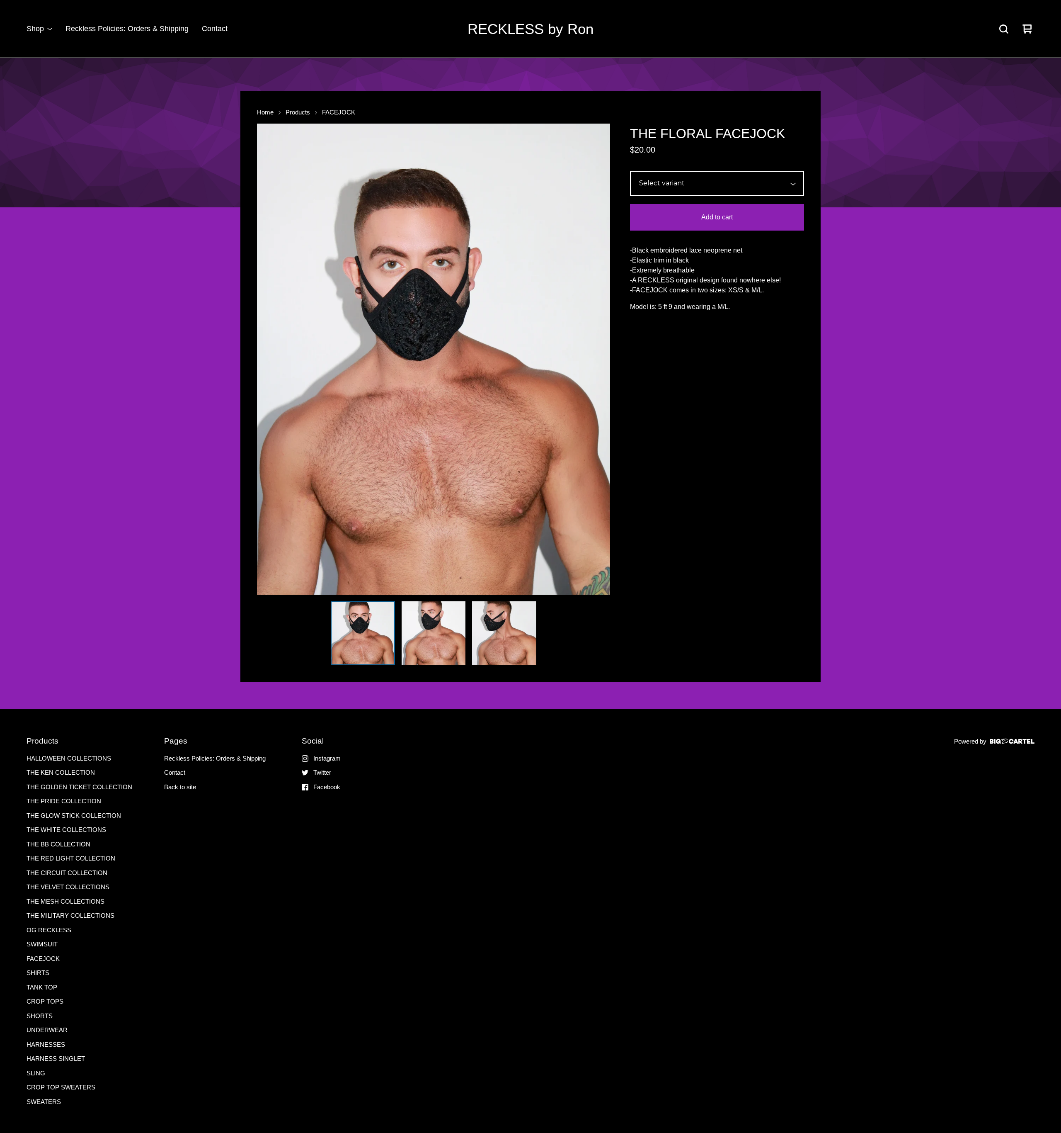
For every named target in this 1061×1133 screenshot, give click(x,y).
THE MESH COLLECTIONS (65, 901)
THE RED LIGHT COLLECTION (71, 858)
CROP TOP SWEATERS (61, 1087)
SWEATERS (44, 1101)
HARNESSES (46, 1044)
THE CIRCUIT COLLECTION (67, 872)
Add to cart (717, 217)
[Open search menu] (1003, 29)
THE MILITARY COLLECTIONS (70, 915)
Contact (215, 28)
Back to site (180, 786)
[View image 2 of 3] (433, 633)
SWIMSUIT (42, 944)
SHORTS (40, 1015)
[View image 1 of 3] (363, 633)
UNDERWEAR (47, 1029)
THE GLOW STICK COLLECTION (74, 815)
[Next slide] (598, 359)
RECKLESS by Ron (530, 29)
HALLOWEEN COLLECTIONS (69, 758)
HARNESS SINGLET (56, 1058)
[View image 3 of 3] (504, 633)
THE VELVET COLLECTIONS (68, 886)
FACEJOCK (338, 112)
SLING (36, 1073)
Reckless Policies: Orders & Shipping (127, 28)
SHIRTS (38, 972)
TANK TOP (42, 987)
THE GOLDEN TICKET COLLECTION (79, 786)
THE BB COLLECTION (58, 844)
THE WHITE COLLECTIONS (66, 829)
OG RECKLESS (49, 930)
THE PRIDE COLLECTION (64, 801)
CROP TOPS (45, 1001)
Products (298, 112)
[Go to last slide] (268, 359)
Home (265, 112)
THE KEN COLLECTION (61, 772)
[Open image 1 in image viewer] (433, 359)
